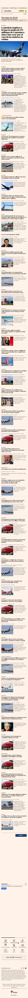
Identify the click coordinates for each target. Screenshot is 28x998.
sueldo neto (22, 942)
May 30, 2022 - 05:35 (19, 315)
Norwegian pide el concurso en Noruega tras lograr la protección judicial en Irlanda (13, 541)
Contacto (4, 984)
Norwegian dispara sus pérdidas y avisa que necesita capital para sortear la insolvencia (13, 620)
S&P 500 (12, 8)
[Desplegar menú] (2, 10)
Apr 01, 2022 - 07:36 (19, 335)
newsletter (4, 884)
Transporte (3, 250)
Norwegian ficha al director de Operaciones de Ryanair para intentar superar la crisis (12, 450)
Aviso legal (8, 984)
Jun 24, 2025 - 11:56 (16, 73)
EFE (2, 485)
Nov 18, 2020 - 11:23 (11, 566)
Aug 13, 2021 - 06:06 (19, 374)
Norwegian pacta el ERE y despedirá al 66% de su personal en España (12, 412)
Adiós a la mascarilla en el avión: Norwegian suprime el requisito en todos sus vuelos (13, 332)
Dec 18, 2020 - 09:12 (13, 523)
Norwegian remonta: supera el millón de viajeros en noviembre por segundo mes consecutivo (13, 352)
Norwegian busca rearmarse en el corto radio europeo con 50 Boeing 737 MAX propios (13, 312)
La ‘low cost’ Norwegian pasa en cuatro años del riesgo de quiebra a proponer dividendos (13, 138)
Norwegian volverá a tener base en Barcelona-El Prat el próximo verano (12, 292)
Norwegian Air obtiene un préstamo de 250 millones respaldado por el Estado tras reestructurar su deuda (13, 699)
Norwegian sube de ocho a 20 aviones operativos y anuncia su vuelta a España (13, 640)
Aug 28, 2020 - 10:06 (10, 624)
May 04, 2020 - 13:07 (8, 721)
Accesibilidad (13, 985)
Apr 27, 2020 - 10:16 (15, 799)
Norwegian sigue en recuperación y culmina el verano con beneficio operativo (13, 273)
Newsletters (23, 985)
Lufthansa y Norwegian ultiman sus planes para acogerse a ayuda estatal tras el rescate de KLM (13, 796)
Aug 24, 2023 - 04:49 (13, 180)
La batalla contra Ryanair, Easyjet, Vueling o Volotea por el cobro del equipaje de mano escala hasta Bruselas (14, 94)
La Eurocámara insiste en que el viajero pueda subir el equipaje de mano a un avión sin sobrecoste (13, 70)
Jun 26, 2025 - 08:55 (16, 58)
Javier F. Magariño (4, 58)
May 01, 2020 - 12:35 (19, 779)
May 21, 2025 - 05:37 (16, 97)
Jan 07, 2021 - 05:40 (19, 504)
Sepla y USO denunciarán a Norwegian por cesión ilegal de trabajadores (12, 679)
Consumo (3, 388)
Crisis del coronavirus (5, 656)
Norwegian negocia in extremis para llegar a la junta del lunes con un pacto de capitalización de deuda (13, 775)
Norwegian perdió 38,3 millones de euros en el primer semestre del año (13, 177)
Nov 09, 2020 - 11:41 (10, 603)
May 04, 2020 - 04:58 (10, 740)
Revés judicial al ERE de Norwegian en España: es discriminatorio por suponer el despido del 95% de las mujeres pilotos (13, 217)
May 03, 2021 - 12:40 (19, 433)
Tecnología (21, 20)
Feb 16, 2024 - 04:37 (19, 141)
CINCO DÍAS (3, 180)
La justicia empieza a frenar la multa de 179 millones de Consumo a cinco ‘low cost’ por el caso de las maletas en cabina (12, 33)
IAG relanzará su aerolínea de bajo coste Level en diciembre (12, 118)
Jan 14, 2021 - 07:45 (12, 485)
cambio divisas (14, 947)
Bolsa (9, 20)
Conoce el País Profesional (14, 957)
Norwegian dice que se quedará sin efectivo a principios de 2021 (11, 582)
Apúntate (4, 888)
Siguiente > (21, 835)
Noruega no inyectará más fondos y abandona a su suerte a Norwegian (11, 601)
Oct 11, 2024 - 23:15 (16, 121)
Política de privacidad (7, 985)
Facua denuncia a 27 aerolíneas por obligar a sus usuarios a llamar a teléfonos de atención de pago (13, 391)
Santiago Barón (4, 702)
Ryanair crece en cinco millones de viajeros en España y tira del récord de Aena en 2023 (12, 158)
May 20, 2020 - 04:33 (15, 702)
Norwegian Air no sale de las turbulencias (13, 469)
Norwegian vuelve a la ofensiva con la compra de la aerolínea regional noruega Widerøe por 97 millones (13, 197)
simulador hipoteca (14, 942)
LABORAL (3, 214)
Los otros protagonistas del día (10, 234)
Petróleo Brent (22, 8)
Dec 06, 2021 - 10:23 (19, 355)
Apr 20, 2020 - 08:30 (7, 819)
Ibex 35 (3, 8)
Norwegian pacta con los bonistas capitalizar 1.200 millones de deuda (11, 756)
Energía (16, 20)
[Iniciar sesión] (26, 11)
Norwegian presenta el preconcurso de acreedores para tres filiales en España (13, 520)
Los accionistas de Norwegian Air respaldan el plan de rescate (11, 737)
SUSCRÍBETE (21, 10)
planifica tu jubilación (5, 947)
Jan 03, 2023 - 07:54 (19, 257)
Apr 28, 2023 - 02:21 (19, 221)
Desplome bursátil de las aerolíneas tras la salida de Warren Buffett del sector (14, 718)
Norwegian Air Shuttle (9, 18)
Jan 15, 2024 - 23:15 (19, 161)
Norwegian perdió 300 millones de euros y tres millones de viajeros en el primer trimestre (14, 659)
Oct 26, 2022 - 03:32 (19, 276)
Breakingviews (4, 467)
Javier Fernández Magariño (6, 141)
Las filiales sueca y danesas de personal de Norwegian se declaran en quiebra (14, 817)
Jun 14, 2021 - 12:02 (13, 414)
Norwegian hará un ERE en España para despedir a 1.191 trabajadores (13, 430)
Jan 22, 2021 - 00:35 (10, 471)
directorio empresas (22, 947)
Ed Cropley (3, 471)
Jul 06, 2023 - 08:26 (19, 200)
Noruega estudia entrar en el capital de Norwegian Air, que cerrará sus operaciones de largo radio (13, 482)
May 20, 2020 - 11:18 (19, 682)
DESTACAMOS (4, 20)
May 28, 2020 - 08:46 (19, 663)
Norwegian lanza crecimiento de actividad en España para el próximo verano (13, 371)
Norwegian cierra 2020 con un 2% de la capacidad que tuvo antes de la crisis (12, 501)
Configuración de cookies (20, 984)
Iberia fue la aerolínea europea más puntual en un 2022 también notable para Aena (13, 253)
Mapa (17, 985)
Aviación (3, 814)
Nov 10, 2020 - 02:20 (10, 584)
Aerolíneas (3, 25)
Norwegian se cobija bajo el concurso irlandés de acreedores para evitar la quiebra (12, 561)
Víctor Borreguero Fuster (6, 221)
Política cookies (13, 984)
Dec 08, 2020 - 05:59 (19, 544)
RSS (19, 985)
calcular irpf (5, 942)
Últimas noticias (14, 987)
